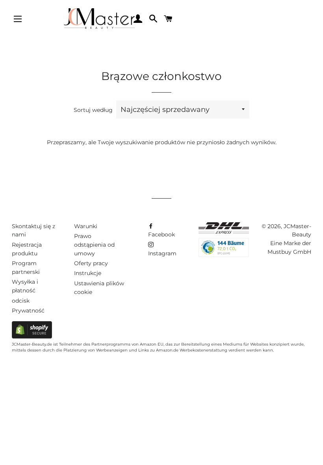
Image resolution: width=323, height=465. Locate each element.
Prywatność (28, 310)
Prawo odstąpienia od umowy (94, 244)
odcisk (21, 300)
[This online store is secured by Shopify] (32, 336)
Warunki (85, 226)
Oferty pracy (91, 263)
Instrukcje (87, 273)
